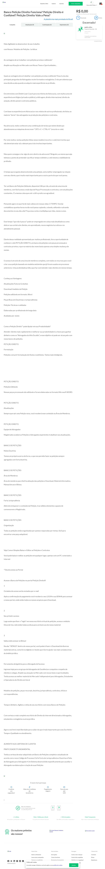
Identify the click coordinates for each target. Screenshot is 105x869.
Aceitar (74, 865)
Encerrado (83, 18)
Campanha (12, 24)
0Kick (100, 18)
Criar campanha (75, 3)
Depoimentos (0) (64, 24)
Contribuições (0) (47, 24)
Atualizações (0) (29, 24)
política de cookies (58, 865)
